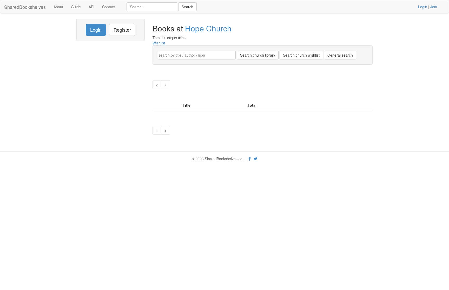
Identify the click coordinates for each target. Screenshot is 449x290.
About (58, 6)
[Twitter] (255, 158)
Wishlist (159, 42)
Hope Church (208, 28)
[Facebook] (249, 158)
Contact (108, 6)
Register (122, 29)
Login (422, 6)
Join (433, 6)
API (91, 6)
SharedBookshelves (25, 6)
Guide (76, 6)
